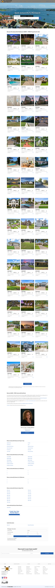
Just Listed (8, 451)
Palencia (44, 571)
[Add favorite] (19, 50)
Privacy (20, 586)
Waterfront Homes (30, 446)
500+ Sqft (8, 490)
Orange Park (28, 567)
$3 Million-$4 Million (31, 463)
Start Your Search (27, 383)
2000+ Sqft (8, 495)
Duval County (36, 570)
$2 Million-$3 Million (10, 463)
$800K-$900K (30, 460)
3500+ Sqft (29, 498)
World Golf (27, 572)
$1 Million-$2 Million (31, 461)
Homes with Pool (30, 451)
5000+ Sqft (29, 500)
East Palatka (19, 566)
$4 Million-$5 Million (10, 465)
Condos (29, 442)
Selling (25, 1)
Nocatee (36, 571)
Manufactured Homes (10, 446)
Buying (21, 1)
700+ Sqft (29, 490)
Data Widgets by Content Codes (49, 586)
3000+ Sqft (8, 498)
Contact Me (27, 432)
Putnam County (20, 571)
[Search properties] (40, 18)
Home (17, 1)
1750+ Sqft (29, 493)
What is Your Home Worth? (37, 1)
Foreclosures (9, 449)
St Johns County (20, 570)
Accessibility (15, 586)
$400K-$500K (30, 456)
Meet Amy (29, 1)
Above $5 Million (30, 465)
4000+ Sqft (8, 500)
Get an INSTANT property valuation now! (26, 403)
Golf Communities (45, 573)
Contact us (8, 405)
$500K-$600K (9, 458)
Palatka (35, 567)
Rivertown (44, 572)
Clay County (28, 570)
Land (28, 444)
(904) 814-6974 (27, 430)
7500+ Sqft (8, 502)
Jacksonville (8, 507)
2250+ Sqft (29, 495)
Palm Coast (44, 567)
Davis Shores (36, 572)
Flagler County (45, 570)
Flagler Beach (28, 566)
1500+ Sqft (8, 493)
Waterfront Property (21, 573)
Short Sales (29, 449)
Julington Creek (28, 571)
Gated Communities (37, 573)
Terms (18, 586)
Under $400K (9, 456)
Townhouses (9, 444)
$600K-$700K (30, 458)
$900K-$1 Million (9, 461)
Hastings (44, 566)
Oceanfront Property (29, 573)
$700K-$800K (9, 460)
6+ (28, 482)
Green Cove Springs (37, 566)
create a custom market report (30, 400)
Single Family (9, 442)
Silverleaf (19, 572)
